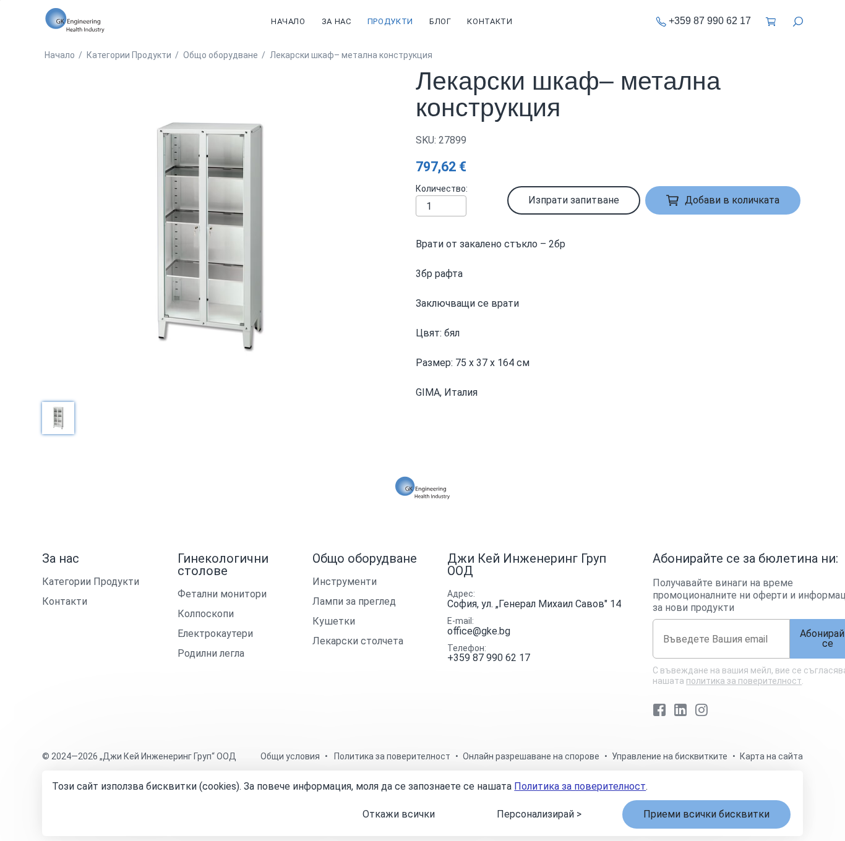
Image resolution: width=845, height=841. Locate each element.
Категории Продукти (90, 581)
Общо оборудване (364, 558)
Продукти (390, 21)
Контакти (489, 21)
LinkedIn (680, 710)
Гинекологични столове (223, 564)
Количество (441, 188)
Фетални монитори (222, 594)
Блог (440, 21)
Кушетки (333, 621)
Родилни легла (211, 653)
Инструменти (344, 581)
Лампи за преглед (354, 601)
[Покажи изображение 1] (58, 418)
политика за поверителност (744, 681)
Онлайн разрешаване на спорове (531, 756)
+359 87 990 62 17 (710, 21)
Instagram (701, 710)
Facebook (659, 710)
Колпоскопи (206, 614)
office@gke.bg (478, 631)
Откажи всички (398, 814)
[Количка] (772, 21)
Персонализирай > (539, 814)
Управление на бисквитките (669, 756)
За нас (336, 21)
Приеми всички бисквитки (706, 814)
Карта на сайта (771, 756)
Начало (288, 21)
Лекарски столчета (357, 641)
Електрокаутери (215, 633)
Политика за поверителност (580, 786)
